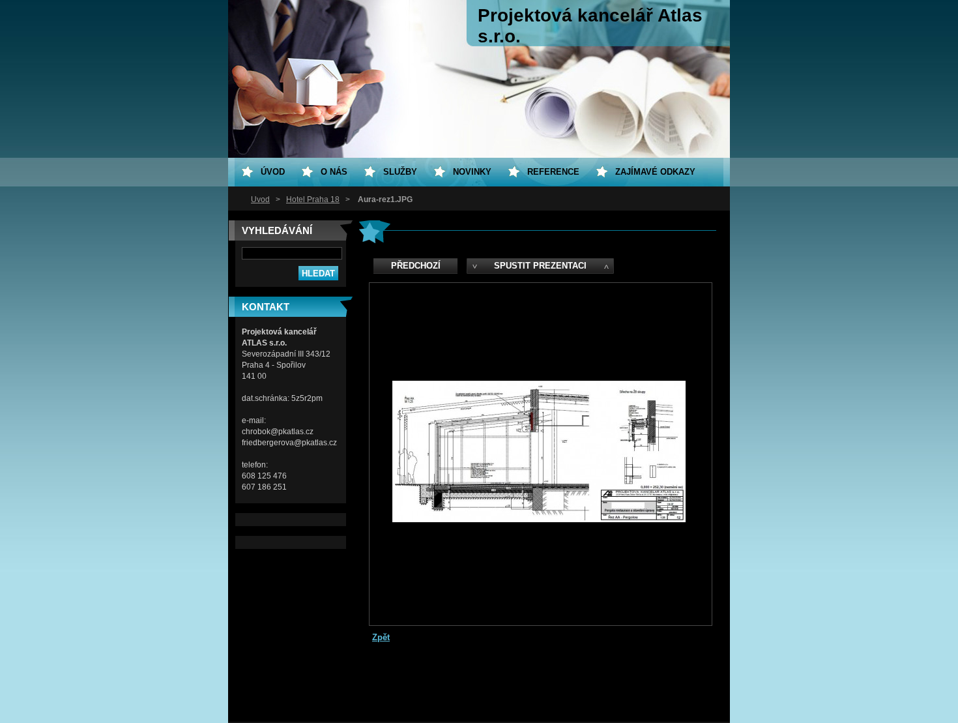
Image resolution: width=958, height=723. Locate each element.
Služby (400, 172)
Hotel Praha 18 (313, 199)
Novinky (472, 172)
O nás (334, 172)
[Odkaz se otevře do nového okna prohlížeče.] (539, 519)
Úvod (260, 199)
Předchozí (416, 266)
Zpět (381, 637)
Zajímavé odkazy (655, 172)
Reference (553, 172)
